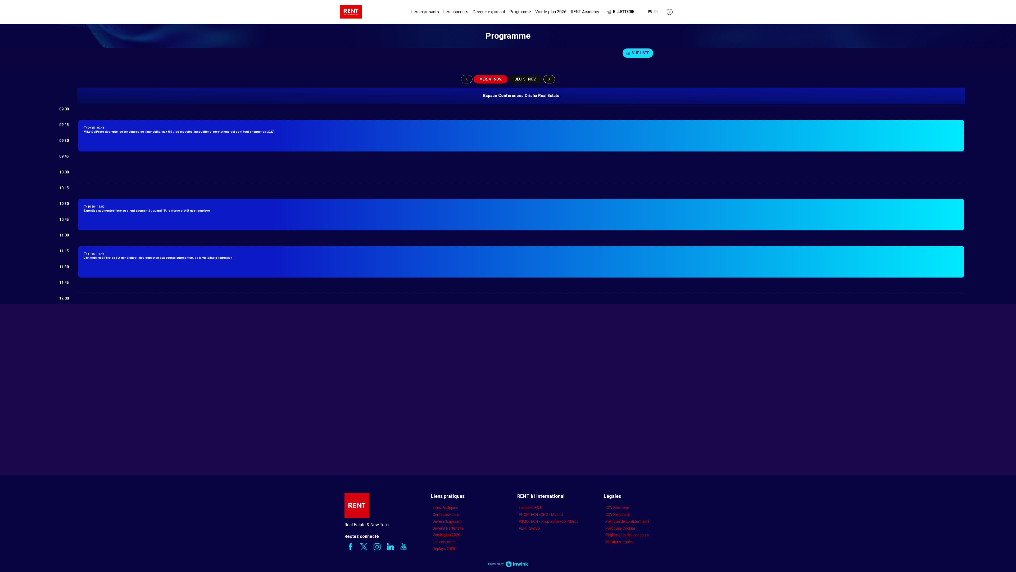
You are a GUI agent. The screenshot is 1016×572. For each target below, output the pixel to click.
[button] (621, 12)
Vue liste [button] (640, 53)
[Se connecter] (669, 12)
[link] (425, 12)
